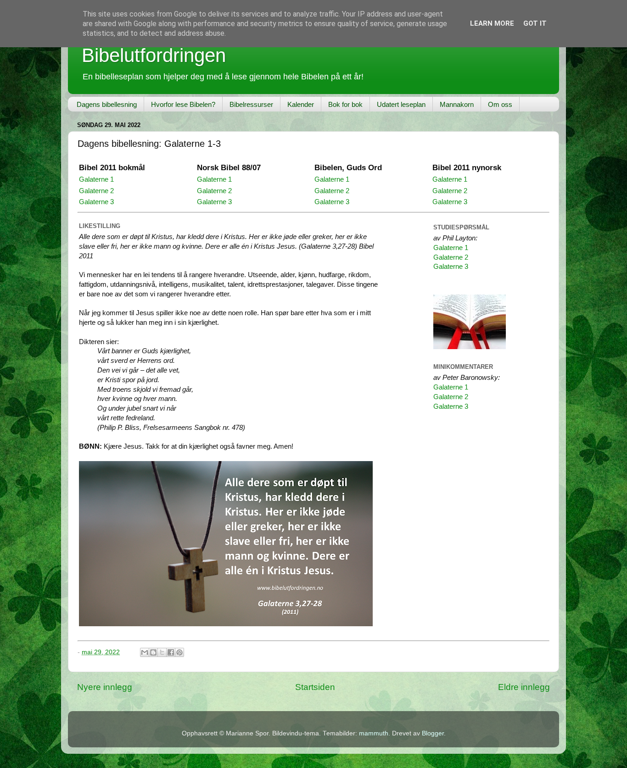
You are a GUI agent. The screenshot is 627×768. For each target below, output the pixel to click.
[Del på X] (162, 652)
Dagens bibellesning (107, 104)
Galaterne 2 (96, 191)
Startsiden (315, 687)
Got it (535, 23)
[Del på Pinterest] (179, 652)
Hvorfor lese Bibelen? (183, 104)
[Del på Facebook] (170, 652)
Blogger (433, 733)
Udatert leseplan (401, 104)
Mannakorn (457, 104)
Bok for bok (345, 104)
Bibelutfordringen (154, 55)
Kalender (300, 104)
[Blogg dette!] (153, 652)
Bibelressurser (251, 104)
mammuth (373, 733)
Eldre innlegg (524, 687)
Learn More (492, 23)
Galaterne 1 (96, 179)
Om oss (500, 104)
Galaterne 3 (96, 202)
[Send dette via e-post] (144, 652)
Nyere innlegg (104, 687)
